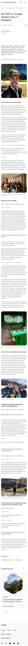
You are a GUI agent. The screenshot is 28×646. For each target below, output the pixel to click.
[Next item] (6, 612)
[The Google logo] (4, 625)
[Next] (26, 8)
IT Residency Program (6, 207)
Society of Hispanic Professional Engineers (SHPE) (13, 145)
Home (2, 8)
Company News (10, 8)
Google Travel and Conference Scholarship (11, 262)
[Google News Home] (10, 2)
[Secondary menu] (25, 2)
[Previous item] (3, 612)
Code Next (3, 157)
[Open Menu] (1, 2)
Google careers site (6, 459)
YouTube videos (5, 511)
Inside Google (19, 8)
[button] (26, 25)
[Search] (21, 2)
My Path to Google (7, 560)
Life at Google (18, 560)
